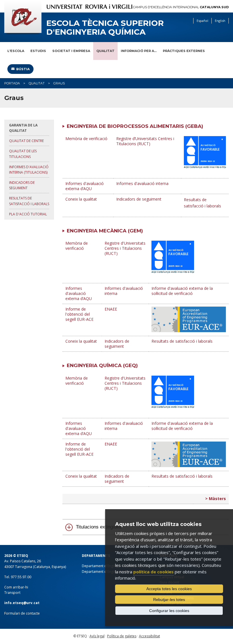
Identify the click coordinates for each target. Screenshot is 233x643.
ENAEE (111, 309)
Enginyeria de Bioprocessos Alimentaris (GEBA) (135, 126)
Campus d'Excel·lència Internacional (181, 7)
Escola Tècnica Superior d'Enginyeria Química (105, 27)
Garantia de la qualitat (23, 128)
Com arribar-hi (16, 587)
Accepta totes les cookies (169, 588)
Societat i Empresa (71, 51)
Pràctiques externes (184, 51)
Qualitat (105, 51)
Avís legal (97, 636)
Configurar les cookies (169, 610)
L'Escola (15, 51)
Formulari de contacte (22, 613)
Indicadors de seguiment (22, 185)
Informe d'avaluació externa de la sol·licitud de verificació (182, 291)
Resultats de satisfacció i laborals (29, 201)
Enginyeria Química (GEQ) (102, 365)
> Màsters (215, 498)
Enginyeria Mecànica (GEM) (105, 231)
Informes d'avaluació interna (142, 183)
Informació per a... (139, 51)
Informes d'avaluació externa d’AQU (84, 186)
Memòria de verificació (86, 138)
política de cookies (153, 572)
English (220, 20)
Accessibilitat (149, 636)
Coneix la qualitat (81, 199)
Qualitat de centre (26, 140)
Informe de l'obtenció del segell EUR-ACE (79, 314)
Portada (12, 83)
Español (202, 20)
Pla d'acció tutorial (28, 214)
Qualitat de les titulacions (23, 154)
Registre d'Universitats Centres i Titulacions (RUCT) (125, 248)
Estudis (38, 51)
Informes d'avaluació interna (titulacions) (29, 170)
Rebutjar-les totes (169, 599)
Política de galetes (121, 636)
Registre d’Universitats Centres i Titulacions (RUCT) (145, 141)
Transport (12, 592)
